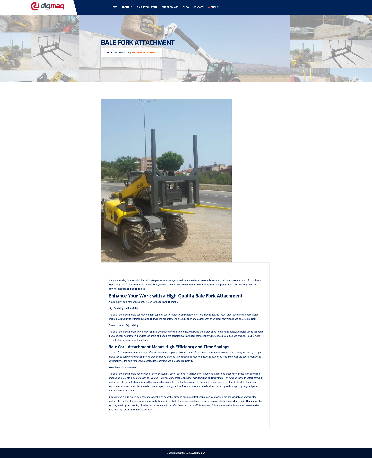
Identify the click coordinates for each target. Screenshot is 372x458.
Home (114, 7)
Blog (186, 7)
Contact (198, 7)
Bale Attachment (147, 7)
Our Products (170, 7)
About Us (127, 7)
